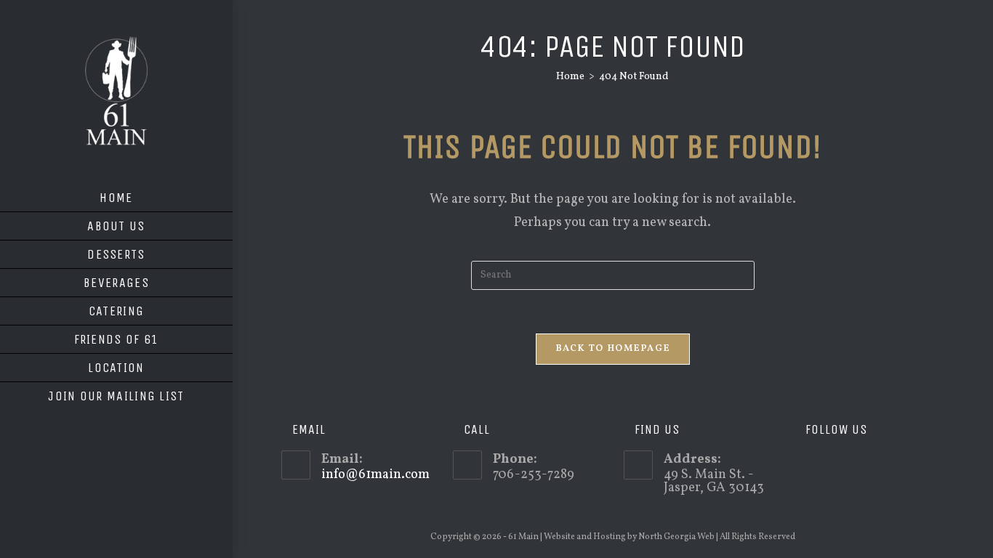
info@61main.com (375, 475)
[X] (805, 465)
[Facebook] (826, 465)
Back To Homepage (613, 348)
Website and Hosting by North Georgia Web (629, 537)
